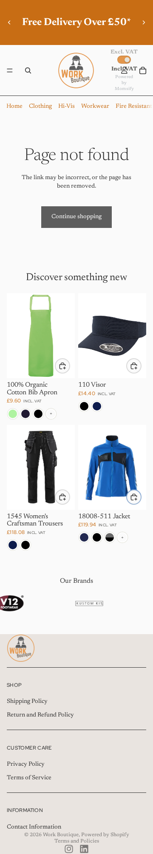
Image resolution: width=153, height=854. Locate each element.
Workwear (95, 107)
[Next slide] (143, 22)
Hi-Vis (66, 107)
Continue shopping (76, 217)
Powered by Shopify (105, 834)
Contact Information (34, 827)
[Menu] (10, 70)
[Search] (28, 70)
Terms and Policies (76, 841)
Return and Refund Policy (40, 715)
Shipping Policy (27, 702)
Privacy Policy (26, 764)
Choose (69, 365)
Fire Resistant (134, 107)
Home (14, 107)
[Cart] (142, 70)
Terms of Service (29, 778)
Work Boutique (61, 834)
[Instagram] (69, 849)
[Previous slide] (9, 22)
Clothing (40, 107)
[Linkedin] (84, 849)
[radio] (13, 414)
